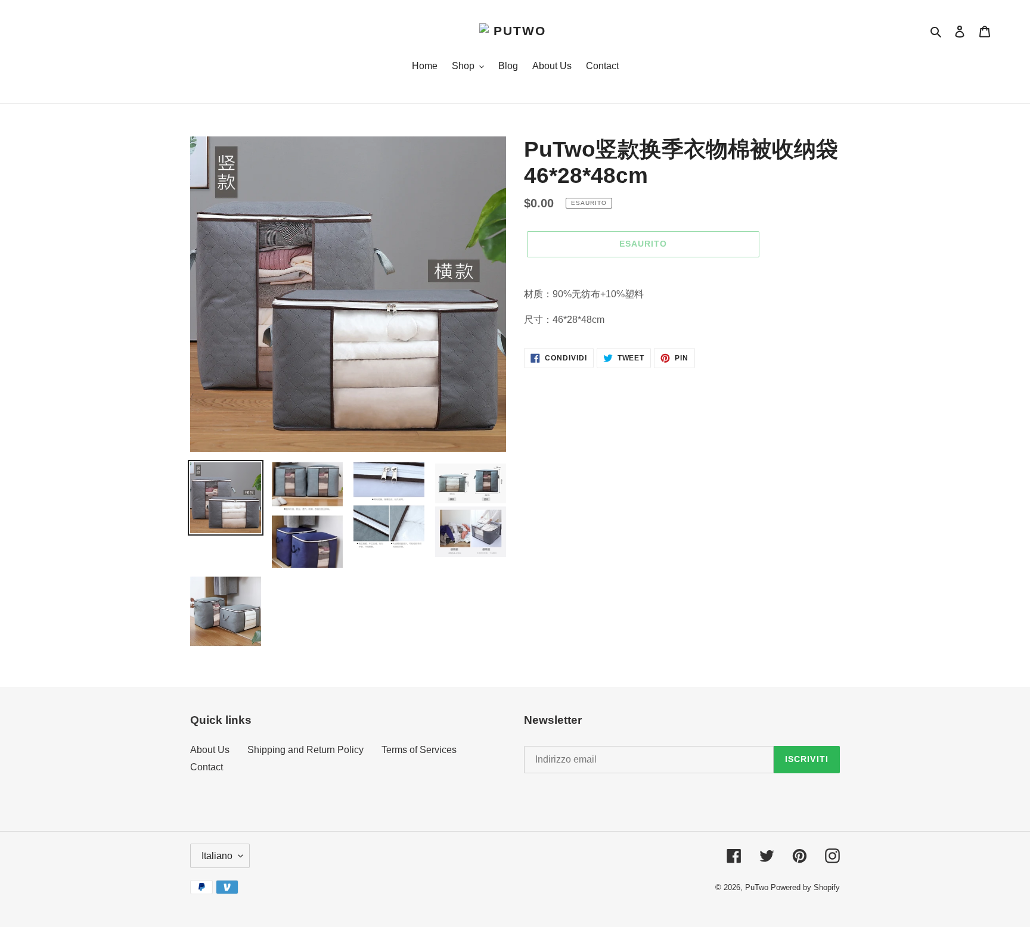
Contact (206, 767)
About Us (209, 750)
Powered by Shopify (805, 887)
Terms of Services (419, 750)
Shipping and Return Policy (305, 750)
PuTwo (756, 887)
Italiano (216, 856)
